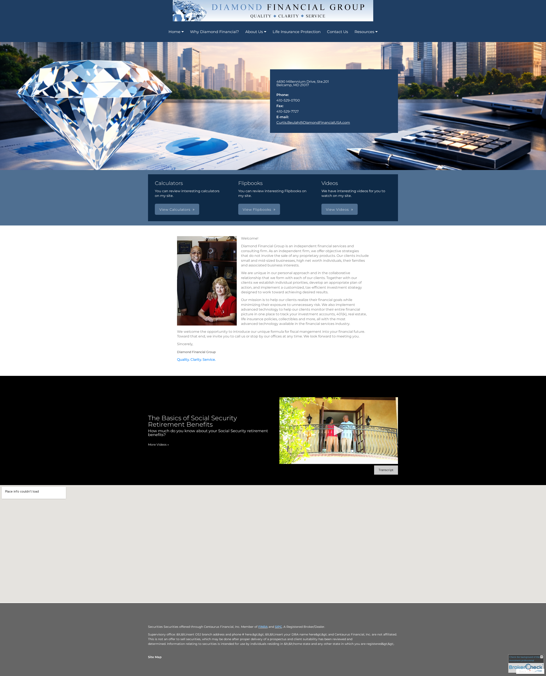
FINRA (263, 627)
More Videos (158, 444)
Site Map (155, 657)
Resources (364, 31)
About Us (254, 31)
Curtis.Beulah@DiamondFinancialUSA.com (313, 123)
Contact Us (337, 31)
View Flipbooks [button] (257, 210)
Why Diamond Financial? (214, 31)
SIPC (278, 627)
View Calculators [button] (174, 210)
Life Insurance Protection (297, 31)
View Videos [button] (337, 210)
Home (174, 31)
